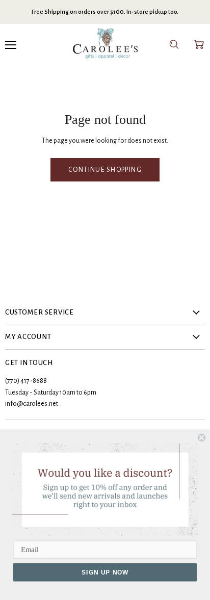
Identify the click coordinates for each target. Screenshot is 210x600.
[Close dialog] (201, 437)
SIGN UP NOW (105, 572)
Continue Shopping (105, 169)
